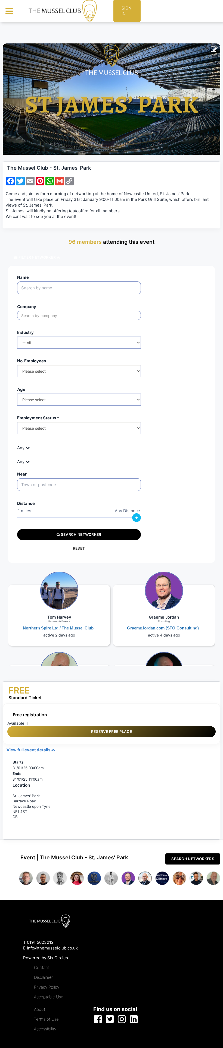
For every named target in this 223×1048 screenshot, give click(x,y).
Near (22, 474)
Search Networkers (192, 859)
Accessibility (45, 1028)
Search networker (80, 534)
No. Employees (31, 360)
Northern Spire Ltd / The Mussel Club (58, 628)
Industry (25, 332)
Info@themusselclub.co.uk (52, 948)
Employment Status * (38, 417)
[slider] (136, 517)
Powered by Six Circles (45, 957)
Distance (26, 503)
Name (23, 277)
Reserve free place (111, 731)
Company (26, 306)
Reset (79, 548)
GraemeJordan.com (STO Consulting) (163, 628)
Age (21, 389)
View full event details (29, 749)
